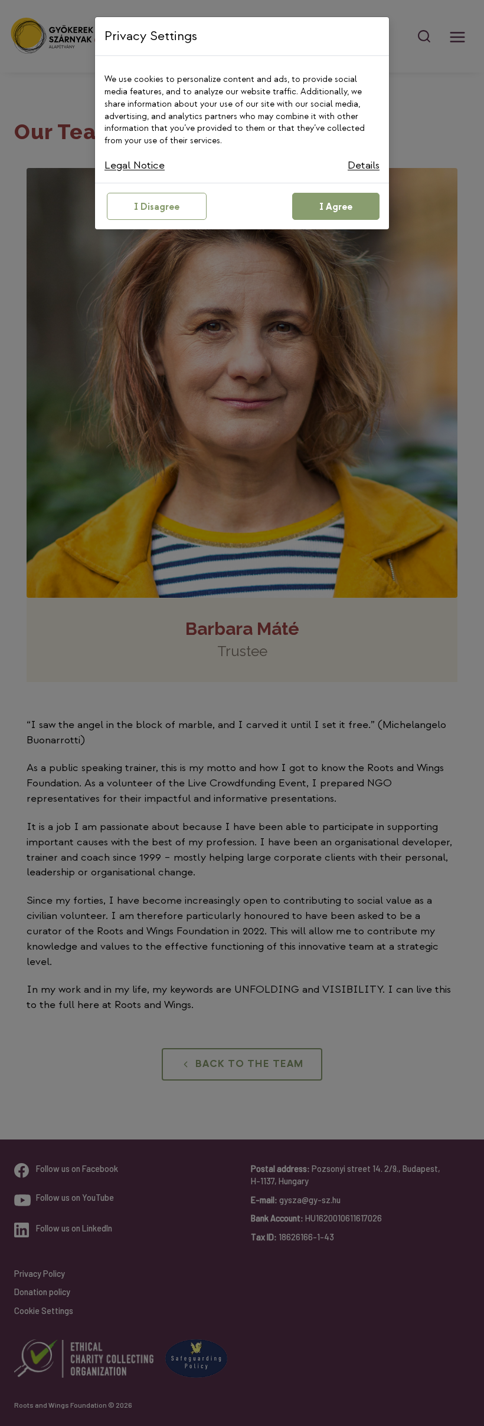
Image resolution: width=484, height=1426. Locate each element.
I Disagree (156, 207)
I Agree (335, 207)
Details (364, 165)
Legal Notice (134, 165)
